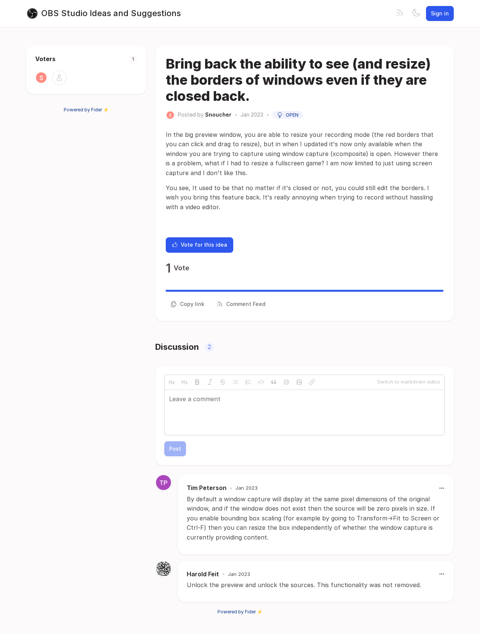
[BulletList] (235, 382)
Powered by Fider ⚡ (86, 109)
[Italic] (210, 382)
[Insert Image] (299, 382)
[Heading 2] (171, 382)
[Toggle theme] (416, 13)
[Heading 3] (184, 382)
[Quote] (273, 382)
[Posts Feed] (399, 13)
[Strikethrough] (222, 382)
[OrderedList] (248, 382)
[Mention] (286, 382)
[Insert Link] (312, 382)
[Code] (261, 382)
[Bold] (197, 382)
